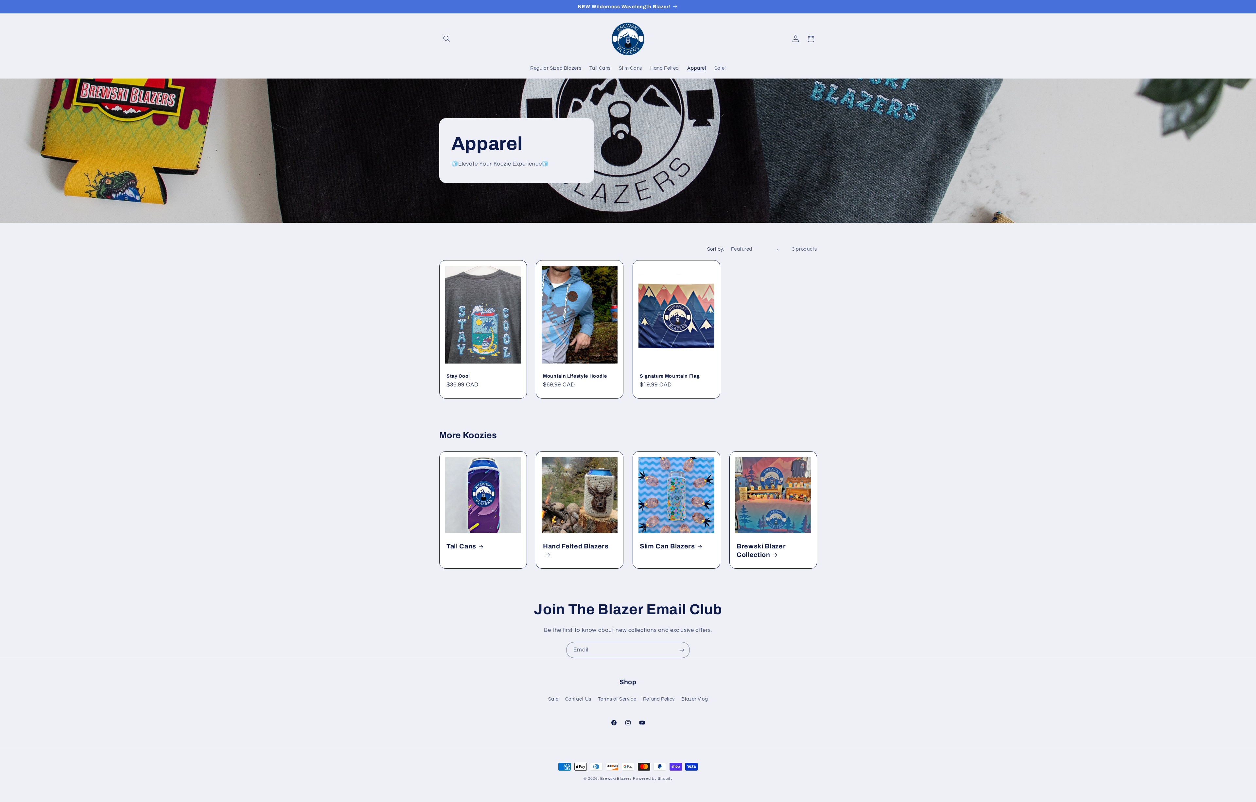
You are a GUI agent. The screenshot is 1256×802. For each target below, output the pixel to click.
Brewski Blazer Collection (761, 550)
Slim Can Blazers (667, 546)
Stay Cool (458, 376)
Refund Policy (659, 699)
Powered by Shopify (652, 778)
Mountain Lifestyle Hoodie (575, 376)
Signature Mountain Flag (670, 376)
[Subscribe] (681, 650)
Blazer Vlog (694, 699)
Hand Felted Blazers (576, 546)
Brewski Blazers (616, 778)
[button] (446, 38)
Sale (553, 699)
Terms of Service (617, 699)
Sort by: (715, 249)
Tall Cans (461, 546)
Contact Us (578, 699)
